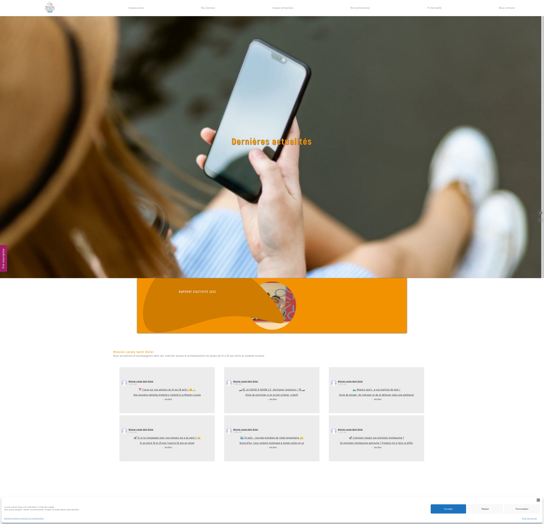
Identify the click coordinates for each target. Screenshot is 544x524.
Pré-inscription (3, 258)
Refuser (485, 509)
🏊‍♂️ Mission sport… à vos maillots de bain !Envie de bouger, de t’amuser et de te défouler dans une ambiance (376, 392)
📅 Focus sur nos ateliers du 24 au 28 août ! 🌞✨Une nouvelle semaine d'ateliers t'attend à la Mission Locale (167, 392)
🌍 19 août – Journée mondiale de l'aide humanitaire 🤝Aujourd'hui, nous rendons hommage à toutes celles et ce (272, 440)
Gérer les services (529, 518)
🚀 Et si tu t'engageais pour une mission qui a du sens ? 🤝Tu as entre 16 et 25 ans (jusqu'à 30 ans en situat (167, 440)
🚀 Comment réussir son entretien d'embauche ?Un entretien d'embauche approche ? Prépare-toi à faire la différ (376, 440)
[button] (538, 500)
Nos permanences (360, 8)
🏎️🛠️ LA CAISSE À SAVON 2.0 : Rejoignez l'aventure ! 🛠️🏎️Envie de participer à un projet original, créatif (272, 392)
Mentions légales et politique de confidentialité (24, 518)
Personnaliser (522, 509)
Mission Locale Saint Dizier (141, 381)
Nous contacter (507, 8)
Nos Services (208, 8)
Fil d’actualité (434, 8)
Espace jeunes (136, 8)
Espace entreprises (282, 8)
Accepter (448, 509)
